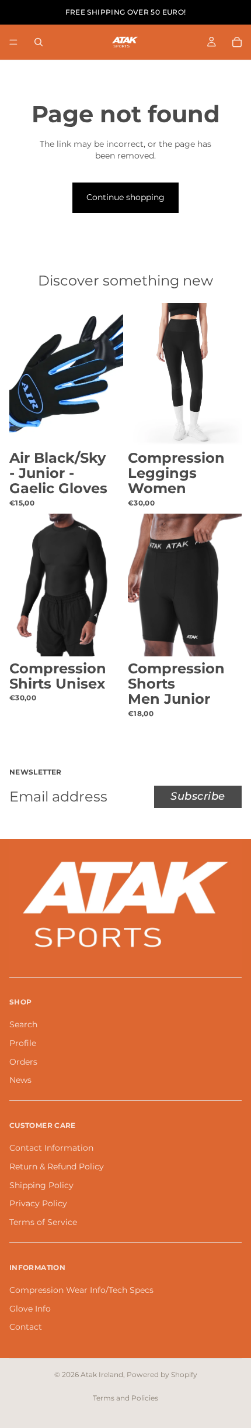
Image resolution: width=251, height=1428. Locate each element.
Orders (23, 1062)
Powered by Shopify (162, 1374)
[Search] (38, 42)
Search (23, 1024)
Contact (25, 1327)
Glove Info (30, 1308)
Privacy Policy (38, 1203)
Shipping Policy (41, 1184)
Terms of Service (43, 1222)
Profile (22, 1043)
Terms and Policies (125, 1397)
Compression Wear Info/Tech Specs (81, 1290)
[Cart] (237, 42)
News (20, 1080)
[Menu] (13, 42)
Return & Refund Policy (56, 1166)
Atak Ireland (102, 1374)
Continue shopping (125, 197)
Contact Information (51, 1148)
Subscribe (197, 796)
